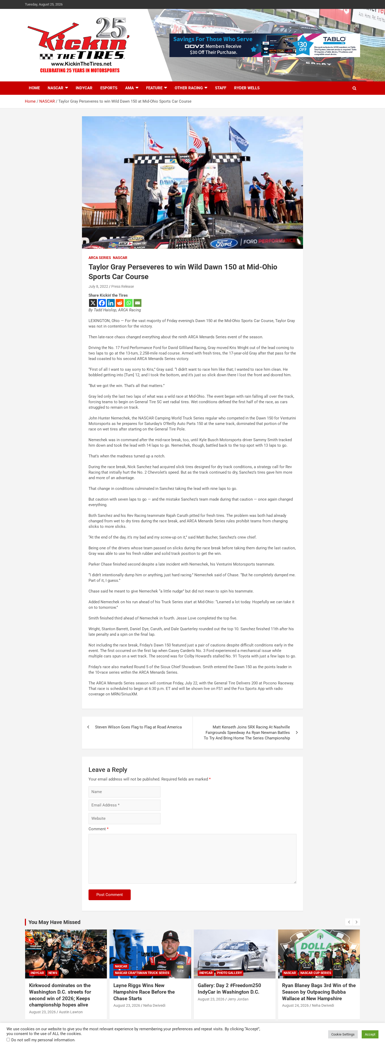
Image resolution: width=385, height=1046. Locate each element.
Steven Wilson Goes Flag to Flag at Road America (138, 727)
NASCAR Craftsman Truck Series (142, 973)
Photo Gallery (229, 973)
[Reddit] (120, 303)
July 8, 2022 (98, 286)
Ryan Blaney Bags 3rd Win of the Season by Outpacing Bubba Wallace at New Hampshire (319, 991)
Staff (220, 88)
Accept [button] (370, 1034)
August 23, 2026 (42, 1012)
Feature (154, 88)
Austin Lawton (71, 1012)
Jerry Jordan (238, 999)
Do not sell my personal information (42, 1040)
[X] (93, 303)
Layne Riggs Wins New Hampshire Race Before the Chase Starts (144, 991)
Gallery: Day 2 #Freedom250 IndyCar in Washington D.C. (229, 988)
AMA (129, 88)
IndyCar (84, 88)
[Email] (137, 303)
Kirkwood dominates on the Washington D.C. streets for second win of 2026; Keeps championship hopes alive (60, 995)
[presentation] (349, 922)
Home (34, 88)
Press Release (122, 286)
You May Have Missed (54, 922)
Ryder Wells (247, 88)
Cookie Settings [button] (343, 1034)
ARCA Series (100, 258)
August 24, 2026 (295, 1005)
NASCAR (55, 88)
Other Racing (189, 88)
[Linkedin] (111, 303)
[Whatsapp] (129, 303)
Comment (98, 829)
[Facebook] (102, 303)
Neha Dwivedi (154, 1005)
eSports (108, 88)
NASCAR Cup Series (315, 973)
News (52, 973)
